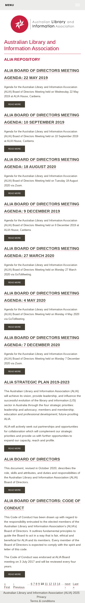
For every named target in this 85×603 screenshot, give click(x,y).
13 (54, 583)
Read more (16, 105)
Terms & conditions (42, 601)
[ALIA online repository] (42, 24)
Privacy (41, 596)
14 (58, 583)
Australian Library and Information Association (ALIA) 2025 (41, 592)
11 (46, 583)
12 (50, 583)
